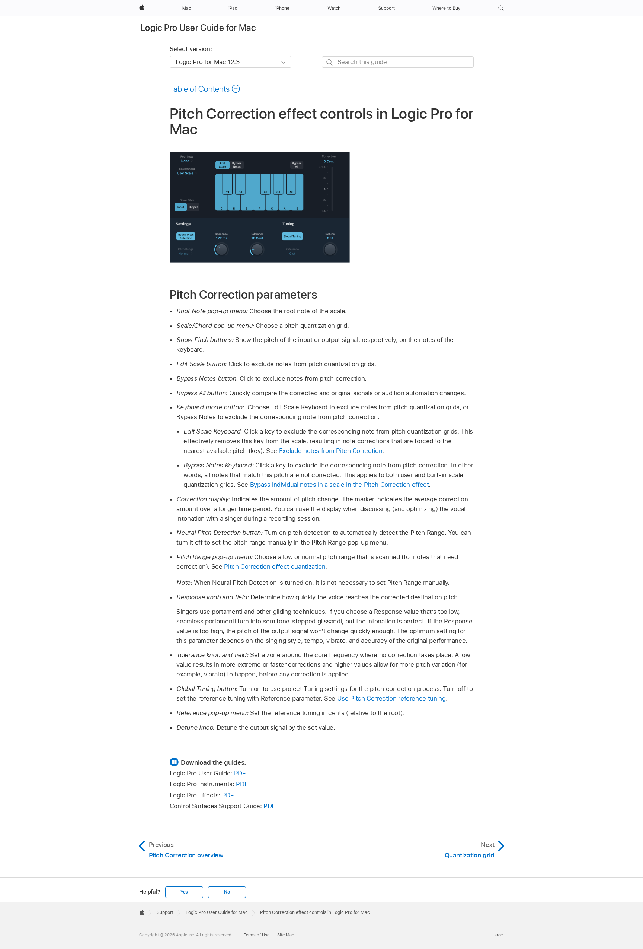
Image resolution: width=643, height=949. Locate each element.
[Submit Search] (330, 62)
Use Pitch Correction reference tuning (391, 698)
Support (165, 912)
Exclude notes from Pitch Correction (331, 450)
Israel (498, 934)
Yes (184, 892)
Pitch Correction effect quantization (274, 566)
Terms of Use (256, 934)
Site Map (285, 934)
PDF (240, 773)
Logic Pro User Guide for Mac (198, 27)
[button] (501, 8)
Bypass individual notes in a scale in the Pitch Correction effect (339, 484)
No (227, 892)
